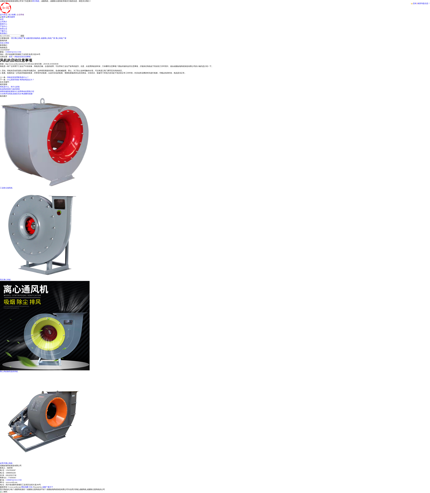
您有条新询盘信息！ (421, 3)
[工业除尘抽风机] (45, 186)
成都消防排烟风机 (33, 38)
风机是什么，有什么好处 (10, 87)
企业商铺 (20, 15)
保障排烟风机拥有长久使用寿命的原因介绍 (17, 91)
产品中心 (3, 26)
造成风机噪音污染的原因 (10, 89)
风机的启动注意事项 (22, 57)
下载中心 (3, 31)
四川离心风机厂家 (18, 38)
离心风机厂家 (61, 38)
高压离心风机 (5, 280)
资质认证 (3, 29)
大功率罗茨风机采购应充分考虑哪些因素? (16, 94)
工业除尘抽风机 (6, 188)
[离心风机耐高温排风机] (45, 370)
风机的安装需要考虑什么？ (18, 77)
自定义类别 (4, 43)
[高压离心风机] (45, 278)
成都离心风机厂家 (48, 38)
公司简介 (3, 22)
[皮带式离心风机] (45, 461)
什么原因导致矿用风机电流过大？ (20, 80)
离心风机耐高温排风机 (9, 371)
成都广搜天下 (47, 487)
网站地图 (24, 487)
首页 (2, 19)
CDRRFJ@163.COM (13, 52)
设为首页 (3, 15)
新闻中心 (3, 24)
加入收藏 (12, 15)
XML (31, 487)
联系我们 (3, 33)
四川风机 (35, 1)
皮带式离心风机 (6, 463)
